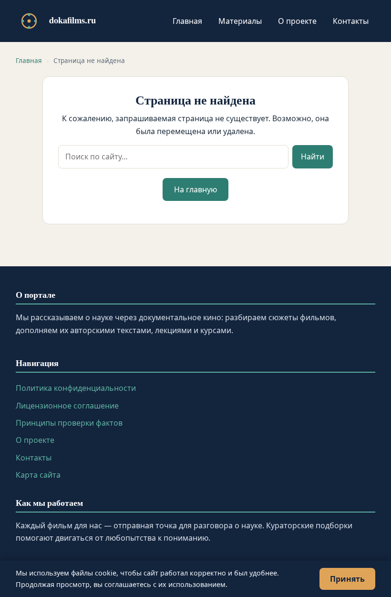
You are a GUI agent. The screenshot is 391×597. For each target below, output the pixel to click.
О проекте (297, 21)
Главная (187, 21)
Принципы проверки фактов (69, 423)
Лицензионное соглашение (67, 405)
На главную (195, 189)
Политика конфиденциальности (76, 388)
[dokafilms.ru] (29, 21)
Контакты (351, 21)
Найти (312, 156)
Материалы (240, 21)
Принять (347, 579)
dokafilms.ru (72, 19)
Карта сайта (38, 475)
